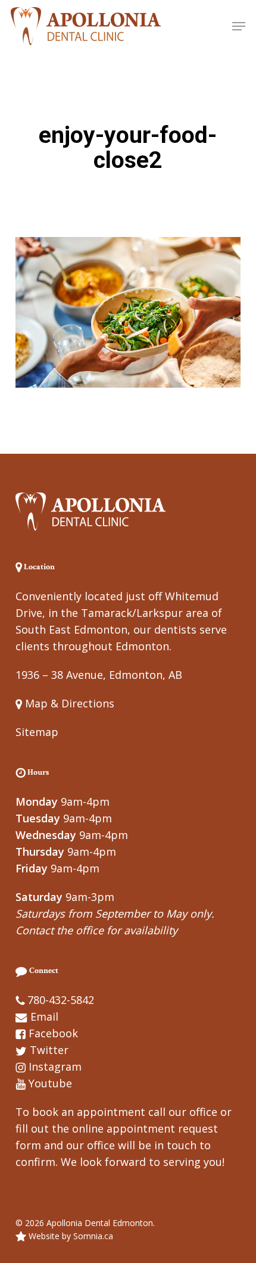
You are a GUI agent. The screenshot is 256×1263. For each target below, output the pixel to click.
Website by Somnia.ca (69, 1236)
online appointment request (145, 1128)
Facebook (53, 1033)
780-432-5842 (60, 1000)
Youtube (50, 1083)
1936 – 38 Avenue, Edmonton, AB (98, 675)
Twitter (49, 1050)
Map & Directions (68, 703)
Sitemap (36, 732)
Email (44, 1016)
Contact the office (59, 930)
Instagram (55, 1066)
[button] (238, 26)
